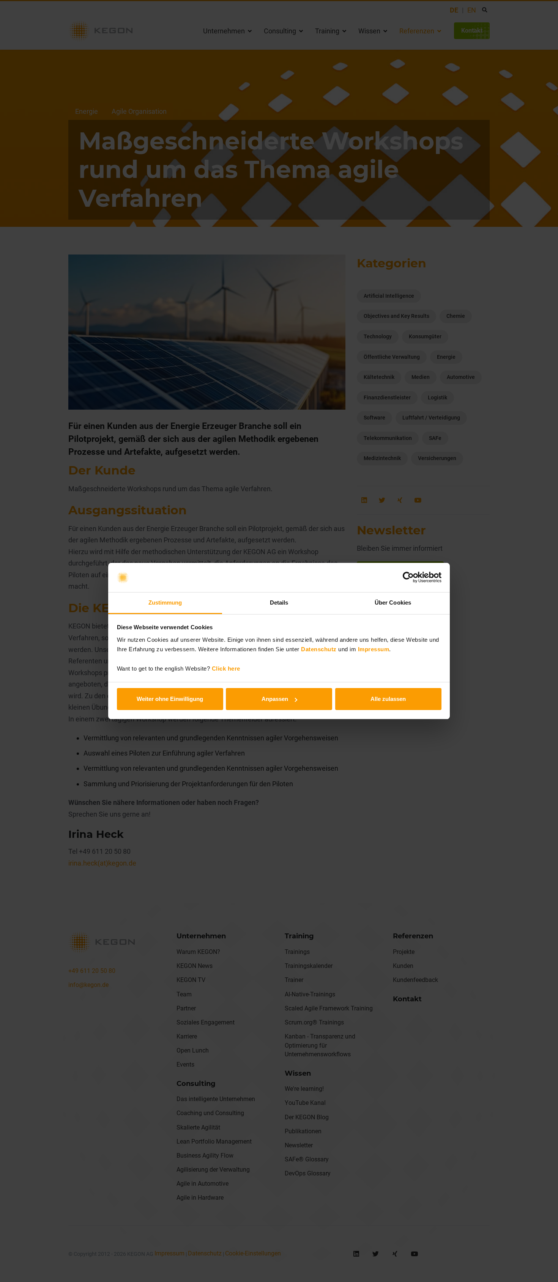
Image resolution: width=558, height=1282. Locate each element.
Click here (226, 668)
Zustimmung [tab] (165, 602)
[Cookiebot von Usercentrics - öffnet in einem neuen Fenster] (408, 577)
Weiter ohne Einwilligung (170, 699)
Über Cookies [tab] (393, 602)
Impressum (373, 649)
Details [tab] (279, 602)
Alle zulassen (388, 699)
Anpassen (275, 699)
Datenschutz (319, 649)
